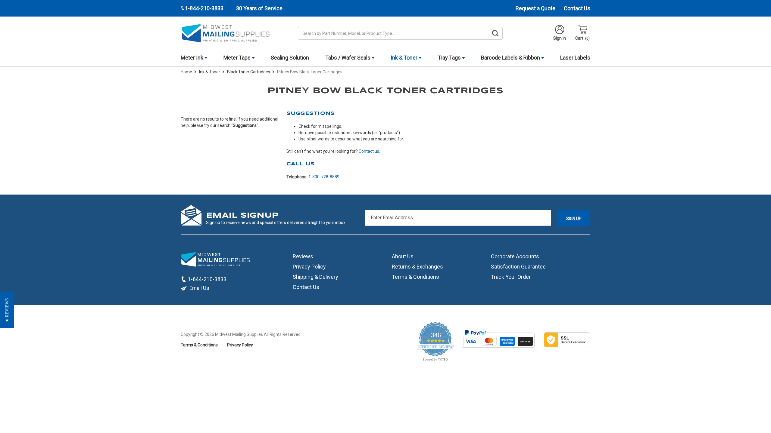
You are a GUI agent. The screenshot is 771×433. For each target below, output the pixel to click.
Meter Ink (192, 57)
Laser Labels (575, 57)
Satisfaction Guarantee (518, 266)
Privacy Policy (309, 266)
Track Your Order (511, 277)
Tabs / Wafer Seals (348, 57)
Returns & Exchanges (417, 266)
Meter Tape (237, 57)
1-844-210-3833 (207, 279)
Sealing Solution (290, 57)
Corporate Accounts (515, 256)
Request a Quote (535, 8)
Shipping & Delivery (315, 277)
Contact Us (577, 8)
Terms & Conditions (415, 277)
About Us (403, 256)
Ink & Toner (405, 57)
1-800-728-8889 (323, 176)
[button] (7, 310)
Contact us (369, 151)
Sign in (559, 38)
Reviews (303, 256)
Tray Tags (450, 57)
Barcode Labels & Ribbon (511, 57)
